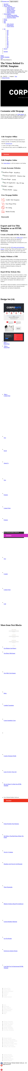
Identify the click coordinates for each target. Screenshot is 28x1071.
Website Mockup (8, 1060)
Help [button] (5, 22)
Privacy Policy (7, 989)
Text (16, 76)
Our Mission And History (10, 648)
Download (6, 4)
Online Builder (7, 163)
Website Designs (10, 9)
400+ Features (7, 5)
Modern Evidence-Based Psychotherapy (13, 903)
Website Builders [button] (7, 14)
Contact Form (7, 508)
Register (6, 51)
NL (8, 33)
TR (7, 41)
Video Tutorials (10, 24)
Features (6, 494)
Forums (5, 20)
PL (7, 39)
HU (8, 44)
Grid (5, 604)
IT (7, 36)
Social (5, 450)
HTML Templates (11, 12)
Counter (6, 574)
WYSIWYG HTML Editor (10, 1043)
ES (7, 37)
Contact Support (10, 26)
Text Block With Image (9, 653)
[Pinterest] (1, 1070)
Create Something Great (10, 720)
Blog (5, 21)
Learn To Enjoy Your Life (10, 772)
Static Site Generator (9, 1045)
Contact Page (7, 395)
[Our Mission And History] (14, 647)
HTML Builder (20, 114)
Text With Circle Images (10, 673)
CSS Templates (7, 1025)
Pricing (5, 19)
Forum (5, 1012)
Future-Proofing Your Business (11, 823)
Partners (6, 994)
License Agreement (8, 991)
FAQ (5, 1005)
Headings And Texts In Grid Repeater (13, 864)
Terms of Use (7, 988)
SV (7, 47)
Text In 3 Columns (8, 852)
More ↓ (5, 342)
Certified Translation (9, 705)
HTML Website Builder (12, 15)
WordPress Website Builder (13, 16)
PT (7, 40)
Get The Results (8, 938)
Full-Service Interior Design (10, 951)
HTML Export (19, 237)
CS (7, 46)
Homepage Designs (8, 1059)
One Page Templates (9, 1030)
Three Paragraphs (8, 887)
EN (8, 30)
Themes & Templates (9, 1017)
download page (9, 143)
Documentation (10, 25)
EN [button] (4, 29)
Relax (5, 693)
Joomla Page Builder (11, 17)
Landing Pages (7, 1057)
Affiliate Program (8, 1009)
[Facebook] (1, 1063)
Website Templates (11, 7)
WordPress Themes (11, 10)
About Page (7, 347)
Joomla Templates (11, 11)
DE (8, 32)
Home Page (6, 344)
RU (8, 43)
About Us (6, 463)
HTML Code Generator (9, 1046)
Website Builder (8, 1038)
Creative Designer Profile (10, 756)
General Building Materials (10, 921)
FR (7, 34)
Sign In (5, 48)
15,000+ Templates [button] (8, 6)
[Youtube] (1, 1066)
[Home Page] (14, 341)
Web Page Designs (8, 1056)
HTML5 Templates (8, 1028)
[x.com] (1, 1068)
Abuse (5, 995)
